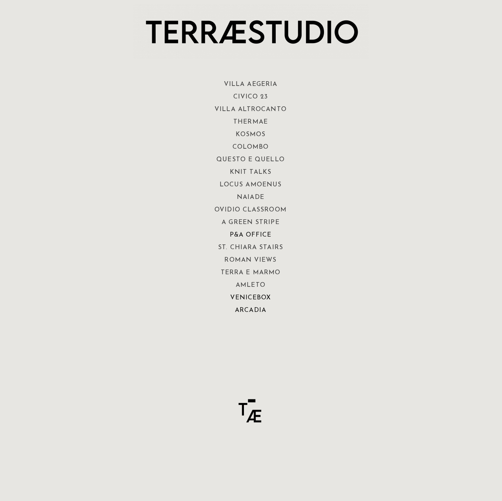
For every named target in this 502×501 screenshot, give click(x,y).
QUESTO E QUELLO (250, 160)
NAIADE (250, 197)
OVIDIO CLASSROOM (251, 210)
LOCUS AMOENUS (251, 185)
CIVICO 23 (250, 97)
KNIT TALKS (250, 172)
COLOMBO (251, 147)
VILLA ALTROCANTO (251, 109)
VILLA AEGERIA (250, 84)
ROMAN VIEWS (250, 260)
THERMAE (250, 122)
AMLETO (251, 285)
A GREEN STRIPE (250, 222)
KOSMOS (251, 134)
